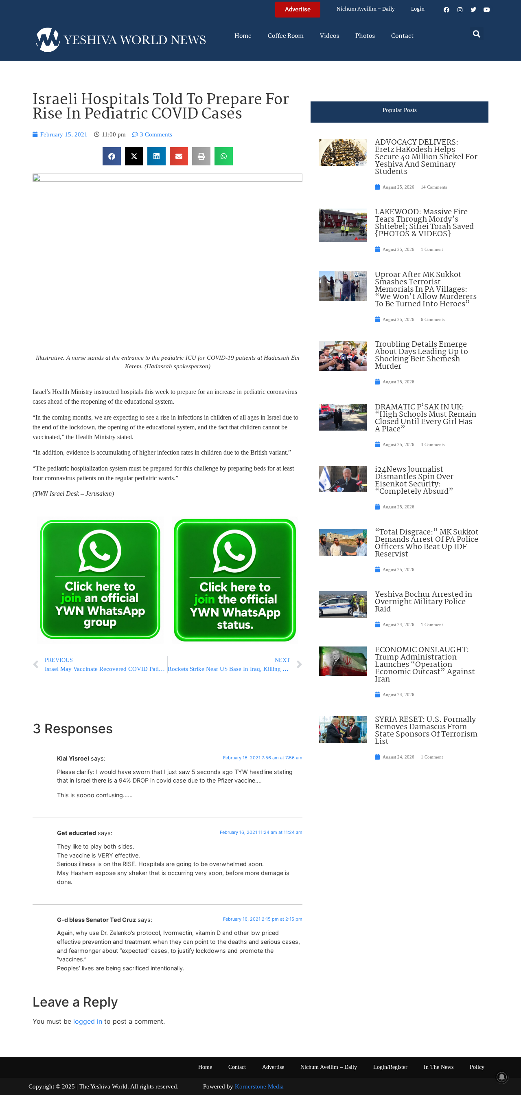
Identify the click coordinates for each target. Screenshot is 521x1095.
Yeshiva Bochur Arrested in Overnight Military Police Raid (423, 602)
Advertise (273, 1067)
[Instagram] (460, 9)
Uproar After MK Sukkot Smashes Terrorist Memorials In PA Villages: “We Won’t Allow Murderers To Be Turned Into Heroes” (426, 289)
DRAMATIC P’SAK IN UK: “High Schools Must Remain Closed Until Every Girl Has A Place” (425, 418)
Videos (329, 36)
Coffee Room (286, 36)
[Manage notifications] (501, 1077)
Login (418, 9)
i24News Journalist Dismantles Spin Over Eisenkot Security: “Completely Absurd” (414, 481)
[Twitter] (473, 9)
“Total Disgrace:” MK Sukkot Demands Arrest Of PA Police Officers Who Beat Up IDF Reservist (427, 543)
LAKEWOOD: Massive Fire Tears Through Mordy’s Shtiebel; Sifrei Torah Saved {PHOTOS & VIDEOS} (424, 223)
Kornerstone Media (259, 1086)
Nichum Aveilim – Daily (366, 9)
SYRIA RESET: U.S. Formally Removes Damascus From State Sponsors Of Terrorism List (426, 731)
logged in (87, 1021)
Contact (402, 36)
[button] (477, 33)
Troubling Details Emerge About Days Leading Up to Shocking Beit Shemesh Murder (421, 356)
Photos (365, 36)
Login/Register (390, 1067)
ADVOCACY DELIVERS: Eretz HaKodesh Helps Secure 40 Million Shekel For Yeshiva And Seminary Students (426, 157)
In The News (438, 1067)
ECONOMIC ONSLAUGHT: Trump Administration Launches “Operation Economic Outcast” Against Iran (425, 665)
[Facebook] (446, 9)
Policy (477, 1067)
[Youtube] (487, 9)
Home (243, 36)
